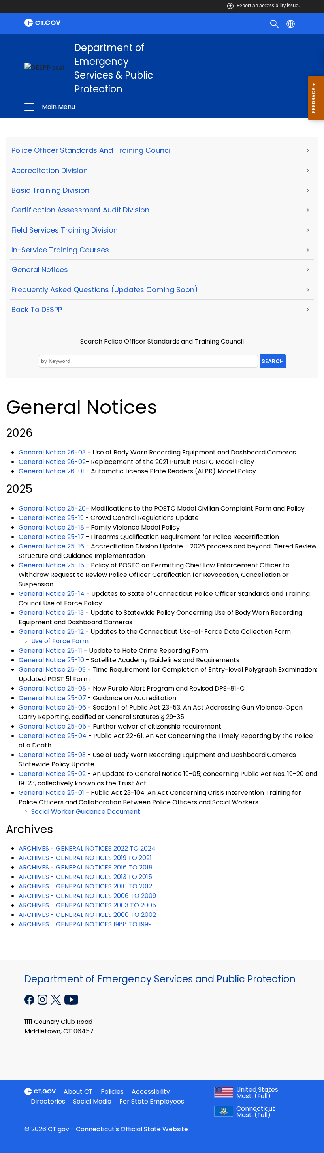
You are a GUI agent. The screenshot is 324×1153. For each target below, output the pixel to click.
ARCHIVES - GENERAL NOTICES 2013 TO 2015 (85, 876)
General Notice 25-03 (52, 754)
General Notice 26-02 (52, 461)
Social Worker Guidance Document (85, 811)
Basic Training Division (50, 190)
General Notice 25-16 (51, 546)
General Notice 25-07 (52, 697)
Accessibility (151, 1091)
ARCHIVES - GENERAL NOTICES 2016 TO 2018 (86, 867)
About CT (78, 1091)
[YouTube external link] (71, 999)
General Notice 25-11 (50, 650)
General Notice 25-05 (52, 726)
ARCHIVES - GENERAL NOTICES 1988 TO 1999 (85, 924)
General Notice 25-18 (51, 527)
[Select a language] (291, 23)
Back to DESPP (36, 309)
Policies (112, 1091)
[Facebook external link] (30, 999)
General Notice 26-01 (51, 471)
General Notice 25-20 (52, 508)
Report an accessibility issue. (268, 5)
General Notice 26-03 (52, 452)
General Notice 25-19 (51, 517)
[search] (275, 23)
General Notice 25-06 (52, 707)
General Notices (39, 269)
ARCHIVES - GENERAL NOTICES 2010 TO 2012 (85, 886)
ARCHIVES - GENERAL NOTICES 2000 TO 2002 (87, 914)
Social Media (92, 1101)
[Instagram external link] (43, 999)
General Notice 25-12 (51, 631)
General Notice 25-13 (51, 612)
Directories (48, 1101)
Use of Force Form (60, 641)
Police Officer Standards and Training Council (91, 150)
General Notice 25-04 (53, 735)
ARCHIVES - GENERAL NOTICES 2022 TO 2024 (87, 848)
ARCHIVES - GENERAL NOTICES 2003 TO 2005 (87, 905)
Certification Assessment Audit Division (80, 210)
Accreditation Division (49, 170)
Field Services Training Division (64, 230)
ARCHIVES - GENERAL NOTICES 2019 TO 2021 (85, 857)
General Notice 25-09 (52, 669)
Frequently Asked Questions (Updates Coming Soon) (104, 290)
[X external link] (57, 999)
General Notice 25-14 (52, 593)
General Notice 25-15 (51, 565)
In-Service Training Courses (60, 250)
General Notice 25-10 (51, 660)
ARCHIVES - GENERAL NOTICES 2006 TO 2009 (87, 895)
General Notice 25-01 (51, 792)
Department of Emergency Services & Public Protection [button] (105, 107)
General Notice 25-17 (51, 536)
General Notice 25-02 (52, 773)
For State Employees (151, 1101)
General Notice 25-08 (52, 688)
